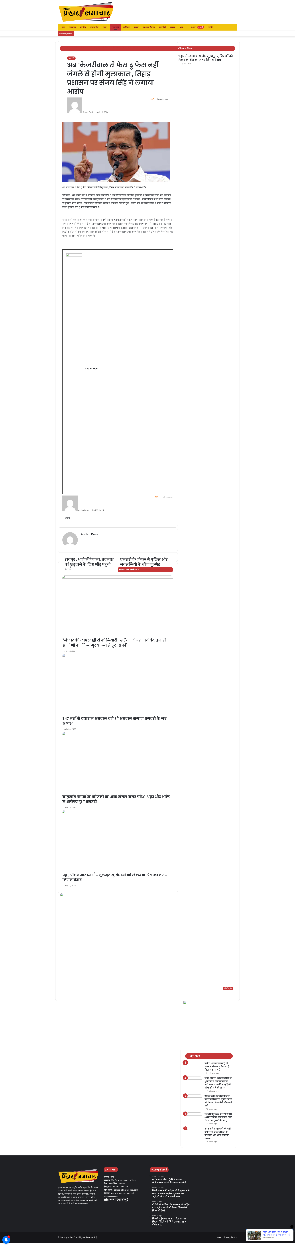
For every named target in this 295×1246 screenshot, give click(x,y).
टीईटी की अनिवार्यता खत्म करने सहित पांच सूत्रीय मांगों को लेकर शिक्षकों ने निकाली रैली (218, 1100)
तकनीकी (162, 27)
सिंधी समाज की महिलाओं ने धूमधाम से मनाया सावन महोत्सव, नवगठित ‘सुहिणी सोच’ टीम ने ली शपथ (218, 1083)
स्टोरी (210, 27)
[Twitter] (109, 1206)
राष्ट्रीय (83, 27)
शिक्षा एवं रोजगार (149, 27)
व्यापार (136, 27)
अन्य (181, 27)
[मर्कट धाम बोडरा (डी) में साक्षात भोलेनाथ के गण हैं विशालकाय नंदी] (193, 1067)
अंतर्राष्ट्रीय (94, 27)
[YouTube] (113, 1206)
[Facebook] (105, 1206)
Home (219, 1237)
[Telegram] (11, 1244)
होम (63, 27)
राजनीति (115, 27)
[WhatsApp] (10, 1244)
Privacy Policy (230, 1237)
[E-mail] (67, 492)
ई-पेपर (197, 27)
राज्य (104, 27)
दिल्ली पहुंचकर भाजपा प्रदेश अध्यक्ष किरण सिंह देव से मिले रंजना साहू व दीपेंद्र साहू (218, 1117)
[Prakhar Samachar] (86, 11)
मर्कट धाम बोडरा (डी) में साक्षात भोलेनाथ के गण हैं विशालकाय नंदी (217, 1066)
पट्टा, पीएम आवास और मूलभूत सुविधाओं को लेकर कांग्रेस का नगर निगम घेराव (205, 58)
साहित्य (172, 27)
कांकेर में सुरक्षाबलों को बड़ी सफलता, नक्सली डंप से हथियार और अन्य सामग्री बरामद (218, 1133)
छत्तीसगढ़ (72, 27)
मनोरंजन (126, 27)
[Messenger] (5, 1244)
